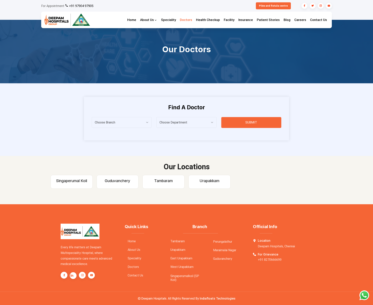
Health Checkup (208, 20)
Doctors (186, 20)
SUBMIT (251, 122)
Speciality (168, 20)
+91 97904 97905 (80, 6)
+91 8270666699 (269, 260)
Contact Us (318, 20)
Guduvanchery (222, 259)
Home (131, 20)
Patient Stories (268, 20)
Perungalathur (222, 241)
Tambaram (177, 241)
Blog (287, 20)
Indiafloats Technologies (217, 298)
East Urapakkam (181, 258)
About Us (147, 20)
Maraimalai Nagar (224, 250)
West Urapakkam (181, 267)
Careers (300, 20)
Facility (229, 20)
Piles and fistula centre (273, 5)
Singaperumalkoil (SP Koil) (184, 278)
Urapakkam (177, 250)
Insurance (245, 20)
